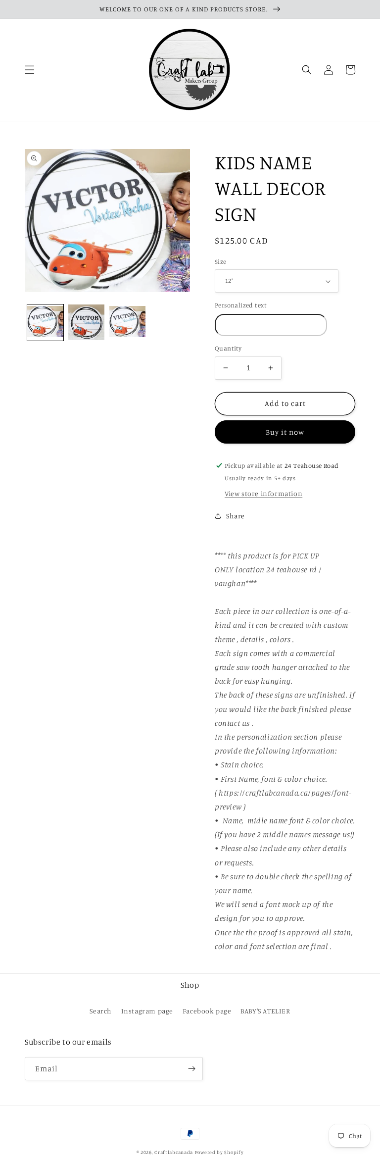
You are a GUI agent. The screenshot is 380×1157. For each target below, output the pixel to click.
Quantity (228, 348)
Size (221, 261)
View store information (263, 493)
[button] (30, 70)
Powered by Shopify (219, 1152)
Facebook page (207, 1010)
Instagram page (147, 1010)
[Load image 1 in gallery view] (45, 322)
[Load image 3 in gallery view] (127, 322)
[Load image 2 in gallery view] (86, 322)
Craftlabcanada (173, 1152)
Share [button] (235, 515)
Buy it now (285, 432)
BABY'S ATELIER (265, 1010)
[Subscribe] (191, 1068)
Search (101, 1010)
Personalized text (241, 305)
